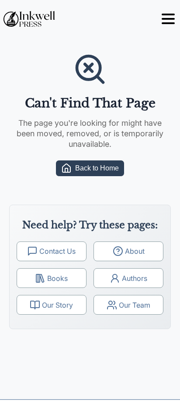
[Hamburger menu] (168, 19)
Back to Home (97, 168)
